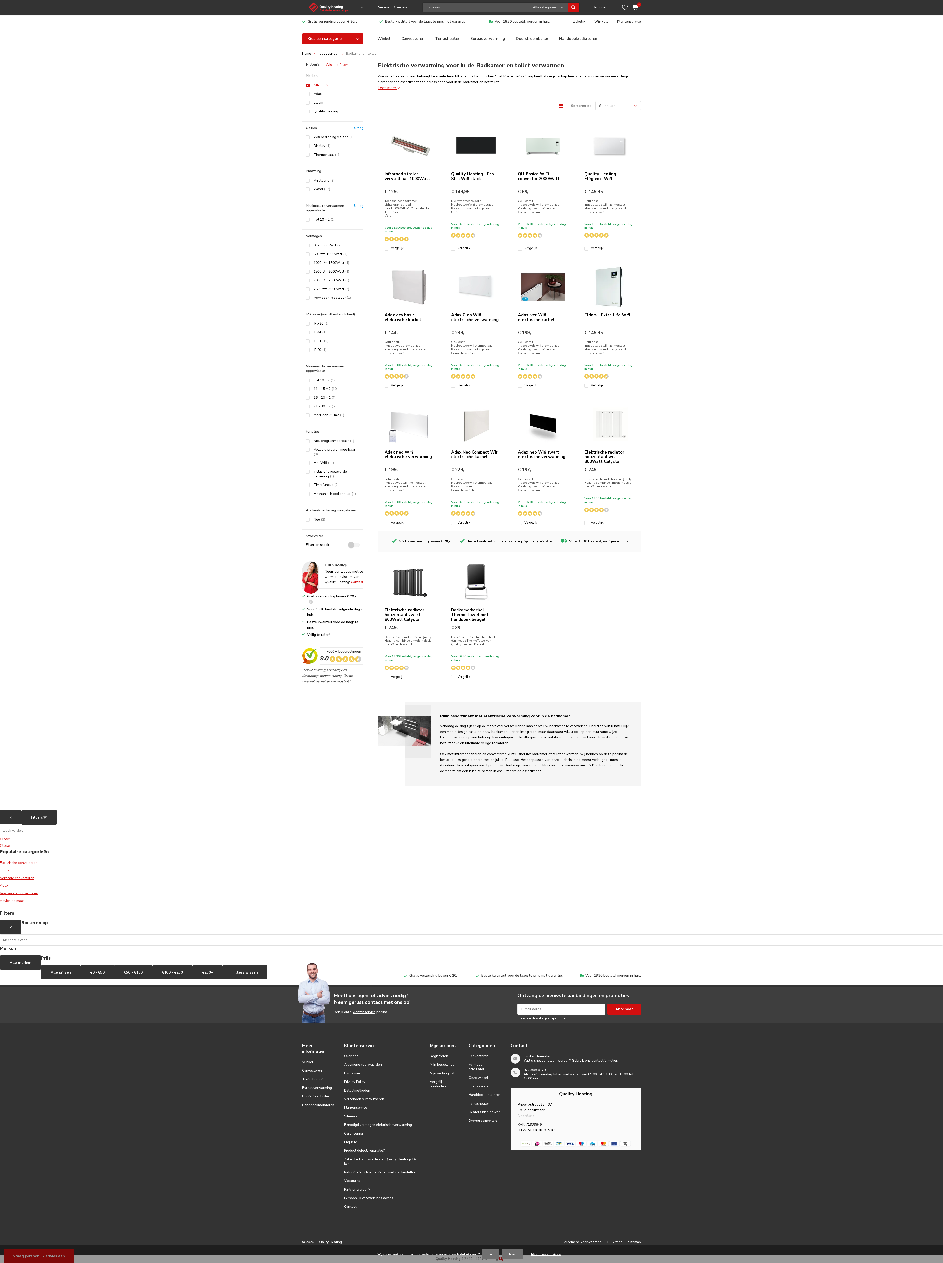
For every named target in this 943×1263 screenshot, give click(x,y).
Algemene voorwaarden (363, 1064)
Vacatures (352, 1180)
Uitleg (358, 128)
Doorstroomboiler (532, 38)
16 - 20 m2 (325, 398)
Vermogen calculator (477, 1066)
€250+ (207, 972)
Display (322, 146)
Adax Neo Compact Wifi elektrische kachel (474, 454)
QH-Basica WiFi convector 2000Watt (538, 176)
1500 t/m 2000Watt (331, 272)
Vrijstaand (324, 180)
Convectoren (412, 38)
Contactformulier (537, 1056)
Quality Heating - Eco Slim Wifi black (472, 176)
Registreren (439, 1056)
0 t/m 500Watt (327, 245)
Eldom (318, 102)
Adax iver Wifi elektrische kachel (536, 317)
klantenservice (364, 1012)
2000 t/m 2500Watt (331, 280)
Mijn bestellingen (443, 1064)
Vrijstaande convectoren (19, 893)
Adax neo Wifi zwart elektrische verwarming (541, 454)
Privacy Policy (354, 1081)
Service (383, 7)
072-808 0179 (535, 1070)
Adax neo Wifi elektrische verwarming (408, 454)
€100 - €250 (172, 972)
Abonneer (624, 1009)
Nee (319, 519)
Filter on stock (317, 545)
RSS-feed (615, 1242)
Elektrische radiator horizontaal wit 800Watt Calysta (604, 456)
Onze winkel (478, 1077)
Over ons (400, 7)
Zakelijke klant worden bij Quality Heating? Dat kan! (381, 1161)
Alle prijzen (61, 972)
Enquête (350, 1142)
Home (306, 53)
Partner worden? (357, 1189)
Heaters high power (484, 1112)
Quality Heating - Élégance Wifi (601, 176)
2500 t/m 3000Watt (331, 289)
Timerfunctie (326, 485)
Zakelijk (579, 21)
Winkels (601, 21)
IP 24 (321, 341)
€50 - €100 (133, 972)
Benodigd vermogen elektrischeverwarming (378, 1124)
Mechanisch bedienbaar (335, 494)
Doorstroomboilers (483, 1120)
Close (5, 839)
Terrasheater (447, 38)
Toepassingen (329, 53)
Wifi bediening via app (334, 137)
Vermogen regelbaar (332, 298)
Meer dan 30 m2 (329, 415)
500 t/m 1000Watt (330, 254)
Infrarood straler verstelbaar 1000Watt (407, 176)
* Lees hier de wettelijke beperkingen (542, 1018)
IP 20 (320, 350)
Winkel (383, 38)
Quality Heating (326, 111)
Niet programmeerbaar (334, 441)
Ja (490, 1254)
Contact (357, 582)
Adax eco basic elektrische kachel (403, 317)
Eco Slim (6, 870)
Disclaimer (352, 1073)
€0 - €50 (97, 972)
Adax (318, 94)
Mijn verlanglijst (442, 1073)
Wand (322, 189)
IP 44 (320, 332)
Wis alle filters (337, 64)
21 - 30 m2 (325, 406)
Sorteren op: (582, 105)
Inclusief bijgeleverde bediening (330, 474)
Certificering (353, 1133)
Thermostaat (326, 155)
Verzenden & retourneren (364, 1099)
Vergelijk (397, 248)
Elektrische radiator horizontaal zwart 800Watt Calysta (404, 614)
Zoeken (574, 7)
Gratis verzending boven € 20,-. (332, 21)
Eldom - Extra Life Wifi (607, 315)
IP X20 (321, 323)
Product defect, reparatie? (364, 1150)
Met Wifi (324, 463)
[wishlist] (625, 7)
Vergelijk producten (438, 1084)
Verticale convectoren (17, 878)
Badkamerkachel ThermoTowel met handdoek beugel (469, 614)
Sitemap (350, 1116)
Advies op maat (12, 900)
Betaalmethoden (357, 1090)
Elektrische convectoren (19, 862)
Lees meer (387, 88)
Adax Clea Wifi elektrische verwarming (475, 317)
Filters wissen (245, 972)
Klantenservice (629, 21)
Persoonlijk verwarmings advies (368, 1198)
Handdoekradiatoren (578, 38)
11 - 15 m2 (326, 389)
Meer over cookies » (546, 1254)
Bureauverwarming (487, 38)
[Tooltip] (311, 602)
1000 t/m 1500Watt (331, 263)
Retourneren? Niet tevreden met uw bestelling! (380, 1172)
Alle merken (323, 85)
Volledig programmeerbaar (334, 451)
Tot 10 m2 (324, 219)
